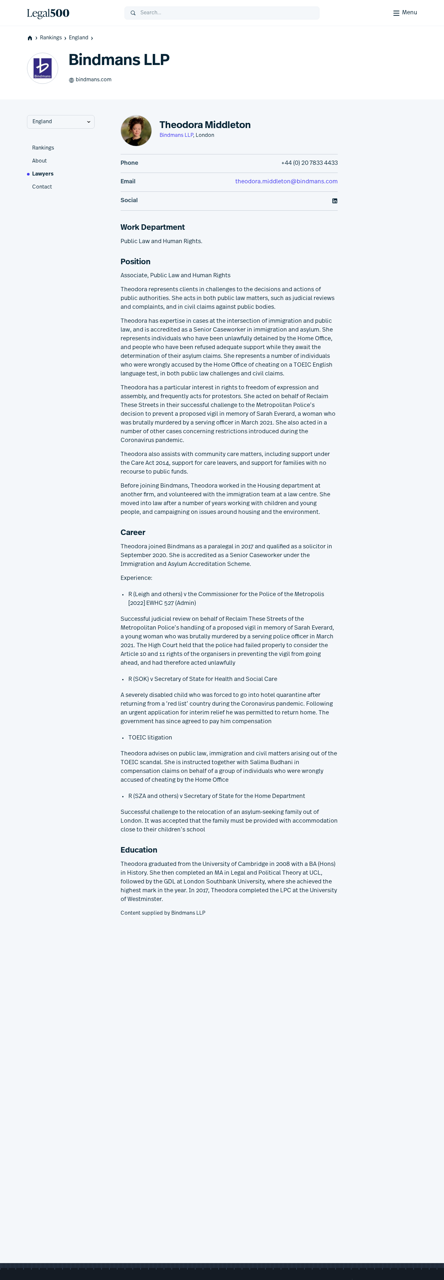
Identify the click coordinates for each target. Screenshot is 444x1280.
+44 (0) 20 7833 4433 (309, 163)
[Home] (70, 13)
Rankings (51, 38)
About (39, 161)
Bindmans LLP (176, 135)
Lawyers (43, 174)
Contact (42, 187)
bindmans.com (93, 80)
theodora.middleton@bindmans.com (286, 182)
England (78, 38)
